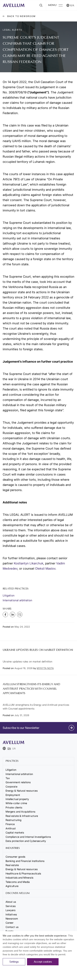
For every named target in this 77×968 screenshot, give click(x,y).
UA (72, 5)
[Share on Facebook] (5, 614)
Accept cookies (43, 961)
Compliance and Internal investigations (28, 836)
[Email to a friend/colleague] (19, 614)
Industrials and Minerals (19, 877)
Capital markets (15, 832)
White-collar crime (16, 803)
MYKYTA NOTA (45, 668)
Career (9, 922)
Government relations (18, 782)
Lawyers (11, 910)
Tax (8, 778)
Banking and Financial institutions (25, 860)
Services (11, 906)
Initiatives (11, 914)
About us (11, 901)
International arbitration (17, 600)
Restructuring (13, 819)
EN (9, 748)
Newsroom (12, 918)
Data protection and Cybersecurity (26, 840)
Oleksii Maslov (45, 568)
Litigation (9, 595)
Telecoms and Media (18, 881)
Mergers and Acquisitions (20, 811)
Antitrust (11, 828)
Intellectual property (17, 799)
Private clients (14, 807)
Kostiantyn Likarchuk (28, 563)
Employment (13, 794)
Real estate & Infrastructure (22, 815)
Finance (10, 824)
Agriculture (12, 885)
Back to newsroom (21, 16)
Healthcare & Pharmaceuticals (23, 873)
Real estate (12, 865)
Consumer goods (15, 856)
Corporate (11, 786)
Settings (14, 961)
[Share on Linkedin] (12, 614)
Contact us (12, 926)
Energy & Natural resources (22, 790)
